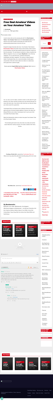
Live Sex (29, 395)
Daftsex (44, 168)
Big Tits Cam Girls (46, 30)
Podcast (44, 310)
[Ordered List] (9, 262)
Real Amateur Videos (9, 48)
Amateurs (44, 239)
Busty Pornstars (46, 256)
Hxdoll (43, 172)
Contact (33, 393)
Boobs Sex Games (39, 393)
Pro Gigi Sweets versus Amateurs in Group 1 (46, 71)
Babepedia (44, 197)
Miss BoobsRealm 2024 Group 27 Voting (46, 122)
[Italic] (4, 262)
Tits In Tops (45, 214)
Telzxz (2, 271)
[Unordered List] (11, 262)
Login (37, 254)
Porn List (44, 209)
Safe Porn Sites (45, 207)
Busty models (45, 248)
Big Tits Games (45, 32)
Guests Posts (45, 263)
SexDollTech (45, 166)
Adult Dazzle (45, 178)
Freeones (44, 199)
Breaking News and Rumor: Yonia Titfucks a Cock (46, 105)
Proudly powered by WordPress (7, 392)
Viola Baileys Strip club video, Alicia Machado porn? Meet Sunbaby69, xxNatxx (11, 194)
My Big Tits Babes (46, 189)
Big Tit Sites (45, 174)
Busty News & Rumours (8, 19)
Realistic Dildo (45, 170)
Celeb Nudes (45, 184)
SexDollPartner (46, 164)
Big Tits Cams (45, 28)
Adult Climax (45, 180)
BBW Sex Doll (45, 161)
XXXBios (44, 176)
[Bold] (2, 262)
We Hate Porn (45, 205)
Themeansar (3, 393)
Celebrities (44, 259)
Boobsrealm (8, 29)
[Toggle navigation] (26, 11)
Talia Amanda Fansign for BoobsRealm (45, 139)
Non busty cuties (46, 306)
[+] (20, 262)
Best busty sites (40, 390)
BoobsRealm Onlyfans (31, 390)
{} (18, 262)
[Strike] (8, 262)
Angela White (15, 31)
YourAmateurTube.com (28, 154)
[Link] (17, 262)
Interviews (44, 266)
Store (50, 390)
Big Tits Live (45, 22)
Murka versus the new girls (33, 365)
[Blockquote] (13, 262)
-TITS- (43, 182)
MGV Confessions (46, 269)
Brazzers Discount (46, 24)
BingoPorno (45, 26)
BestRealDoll (45, 162)
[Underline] (6, 262)
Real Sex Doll (45, 159)
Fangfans (29, 393)
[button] (51, 11)
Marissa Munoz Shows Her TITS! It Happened (46, 133)
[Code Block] (15, 262)
